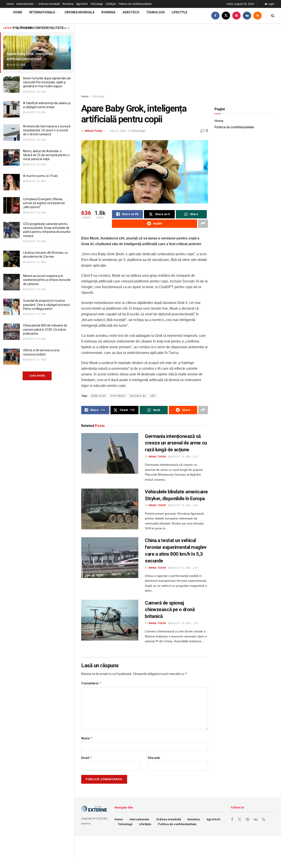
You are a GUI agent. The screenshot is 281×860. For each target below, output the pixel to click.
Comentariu (91, 683)
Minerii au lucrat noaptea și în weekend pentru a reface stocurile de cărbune (46, 279)
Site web (154, 758)
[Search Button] (272, 15)
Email (86, 758)
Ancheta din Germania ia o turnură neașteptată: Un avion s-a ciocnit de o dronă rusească (46, 130)
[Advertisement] (178, 56)
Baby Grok (98, 395)
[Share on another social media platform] (203, 223)
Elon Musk (117, 395)
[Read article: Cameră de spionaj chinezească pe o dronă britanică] (109, 620)
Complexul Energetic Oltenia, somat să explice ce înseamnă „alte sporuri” (44, 203)
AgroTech (82, 3)
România (68, 3)
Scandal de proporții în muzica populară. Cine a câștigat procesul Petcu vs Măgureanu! (46, 304)
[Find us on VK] (247, 15)
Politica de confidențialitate (135, 3)
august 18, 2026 (180, 505)
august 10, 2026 (180, 623)
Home (10, 3)
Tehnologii (96, 3)
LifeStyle (111, 3)
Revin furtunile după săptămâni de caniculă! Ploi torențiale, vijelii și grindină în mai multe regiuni (47, 82)
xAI (153, 395)
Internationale (24, 3)
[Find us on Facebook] (215, 15)
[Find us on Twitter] (226, 15)
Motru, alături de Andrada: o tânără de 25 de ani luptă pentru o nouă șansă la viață (46, 155)
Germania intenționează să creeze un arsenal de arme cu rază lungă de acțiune (176, 443)
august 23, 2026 (180, 456)
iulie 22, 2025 (118, 130)
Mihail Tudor (94, 130)
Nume (87, 738)
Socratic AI (138, 395)
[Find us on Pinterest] (236, 15)
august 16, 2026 (180, 567)
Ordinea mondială (49, 3)
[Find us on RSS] (257, 15)
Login (270, 3)
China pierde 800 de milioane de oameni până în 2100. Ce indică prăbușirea (45, 329)
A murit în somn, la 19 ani (40, 176)
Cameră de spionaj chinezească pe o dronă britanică (170, 609)
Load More (37, 375)
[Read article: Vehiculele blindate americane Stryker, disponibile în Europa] (109, 509)
